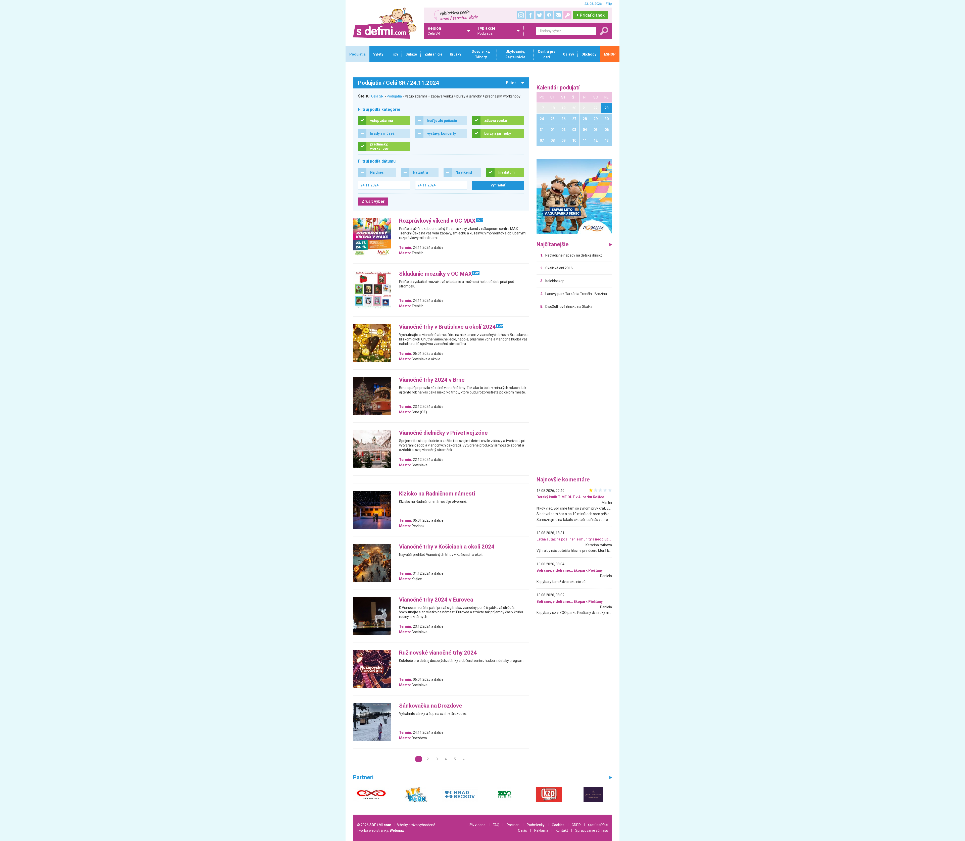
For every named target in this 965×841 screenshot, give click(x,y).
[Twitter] (540, 15)
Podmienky (536, 825)
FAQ (496, 825)
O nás (522, 830)
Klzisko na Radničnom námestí (437, 494)
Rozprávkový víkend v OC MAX (437, 221)
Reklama (541, 830)
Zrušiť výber (373, 201)
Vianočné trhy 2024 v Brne (432, 380)
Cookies (558, 825)
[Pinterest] (549, 15)
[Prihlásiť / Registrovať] (567, 15)
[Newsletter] (558, 15)
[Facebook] (530, 15)
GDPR (576, 825)
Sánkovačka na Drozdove (430, 706)
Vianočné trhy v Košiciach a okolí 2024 (447, 547)
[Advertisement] (574, 394)
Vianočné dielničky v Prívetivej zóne (443, 433)
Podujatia (394, 96)
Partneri (513, 825)
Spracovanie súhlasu (591, 830)
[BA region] (574, 196)
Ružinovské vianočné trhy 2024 (438, 653)
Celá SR (377, 96)
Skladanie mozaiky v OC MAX (435, 274)
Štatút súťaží (598, 825)
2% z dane (477, 825)
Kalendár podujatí (558, 88)
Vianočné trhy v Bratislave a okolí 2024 (447, 327)
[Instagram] (521, 15)
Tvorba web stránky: (380, 830)
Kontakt (562, 830)
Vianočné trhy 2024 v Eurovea (436, 600)
